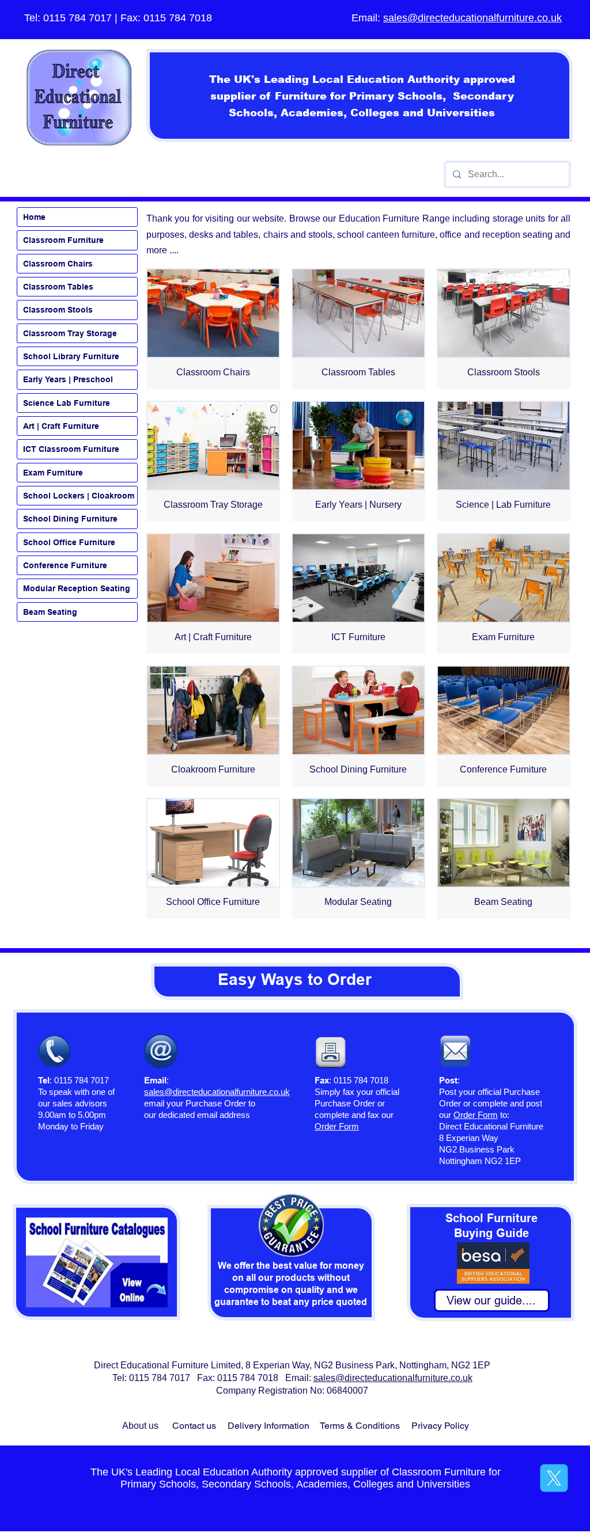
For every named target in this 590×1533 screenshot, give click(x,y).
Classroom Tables (58, 286)
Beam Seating (50, 612)
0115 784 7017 (77, 18)
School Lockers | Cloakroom (78, 495)
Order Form (475, 1115)
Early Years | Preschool (68, 379)
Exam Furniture (53, 472)
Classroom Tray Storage (70, 333)
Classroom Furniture (63, 240)
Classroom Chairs (58, 263)
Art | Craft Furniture (61, 426)
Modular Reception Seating (76, 588)
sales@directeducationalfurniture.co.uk (472, 18)
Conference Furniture (65, 565)
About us (140, 1426)
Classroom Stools (58, 309)
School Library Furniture (71, 356)
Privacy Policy (440, 1425)
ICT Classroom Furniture (71, 449)
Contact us (194, 1425)
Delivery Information (268, 1425)
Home (34, 217)
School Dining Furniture (70, 518)
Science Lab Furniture (66, 403)
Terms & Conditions (360, 1425)
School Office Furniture (69, 542)
